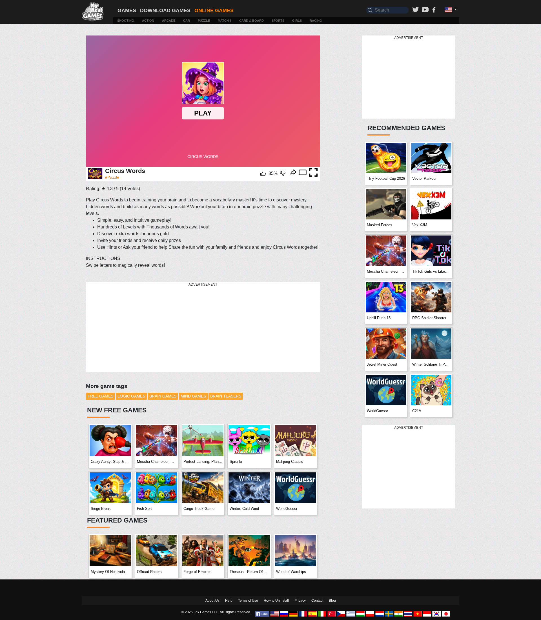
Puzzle (204, 20)
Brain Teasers (225, 396)
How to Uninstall (276, 601)
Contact (317, 601)
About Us (212, 601)
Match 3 (224, 20)
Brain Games (162, 396)
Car (186, 20)
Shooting (125, 20)
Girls (297, 20)
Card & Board (251, 20)
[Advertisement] (203, 327)
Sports (278, 20)
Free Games (100, 396)
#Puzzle (112, 177)
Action (148, 20)
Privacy (300, 601)
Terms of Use (248, 601)
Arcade (168, 20)
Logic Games (131, 396)
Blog (332, 601)
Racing (316, 20)
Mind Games (193, 396)
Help (228, 601)
